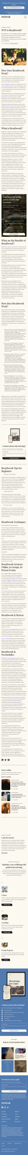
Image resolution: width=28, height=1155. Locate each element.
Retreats (3, 1121)
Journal (17, 1116)
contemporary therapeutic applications (10, 147)
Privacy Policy (17, 1143)
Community (4, 1116)
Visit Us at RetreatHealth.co (14, 7)
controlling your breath (8, 84)
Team (16, 1114)
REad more (4, 853)
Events (16, 1119)
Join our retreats (5, 638)
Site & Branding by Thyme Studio (9, 1149)
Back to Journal (6, 777)
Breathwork (4, 246)
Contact (9, 1143)
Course (3, 1111)
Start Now (7, 904)
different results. (7, 106)
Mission (17, 1111)
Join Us (6, 960)
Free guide (17, 1121)
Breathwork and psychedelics (8, 658)
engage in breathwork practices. (15, 580)
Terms (3, 1145)
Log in (2, 1143)
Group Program (5, 1119)
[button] (25, 17)
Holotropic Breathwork (15, 700)
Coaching (4, 1114)
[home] (5, 17)
